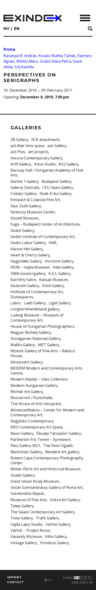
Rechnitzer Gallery (26, 451)
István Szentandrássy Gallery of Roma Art (46, 487)
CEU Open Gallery (57, 187)
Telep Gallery (22, 505)
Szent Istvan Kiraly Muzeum (34, 481)
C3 (91, 582)
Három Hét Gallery (26, 249)
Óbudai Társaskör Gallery (58, 433)
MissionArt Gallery (26, 362)
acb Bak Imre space (27, 145)
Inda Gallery (63, 267)
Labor (15, 303)
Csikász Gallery (23, 193)
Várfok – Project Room (30, 530)
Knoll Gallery (53, 285)
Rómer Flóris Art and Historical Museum (45, 468)
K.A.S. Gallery (59, 273)
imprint (14, 577)
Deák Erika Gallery (56, 193)
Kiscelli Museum (24, 218)
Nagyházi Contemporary (32, 421)
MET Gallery (48, 344)
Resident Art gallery (62, 451)
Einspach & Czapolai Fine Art (35, 199)
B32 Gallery (69, 164)
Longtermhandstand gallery (34, 309)
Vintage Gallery (23, 542)
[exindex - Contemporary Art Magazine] (32, 18)
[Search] (90, 29)
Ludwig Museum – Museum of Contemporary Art (36, 318)
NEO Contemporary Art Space (36, 427)
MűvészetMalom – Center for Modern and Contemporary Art (47, 412)
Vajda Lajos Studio (26, 524)
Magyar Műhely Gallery (30, 332)
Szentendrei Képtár (27, 493)
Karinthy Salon (23, 279)
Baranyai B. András (20, 55)
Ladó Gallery (35, 303)
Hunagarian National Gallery (35, 338)
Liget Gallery (60, 303)
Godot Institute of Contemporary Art (42, 236)
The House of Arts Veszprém (35, 403)
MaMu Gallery (22, 344)
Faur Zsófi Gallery (25, 206)
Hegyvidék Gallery (26, 261)
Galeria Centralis (24, 187)
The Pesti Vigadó (58, 445)
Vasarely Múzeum (26, 536)
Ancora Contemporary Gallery (36, 158)
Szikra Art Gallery (65, 499)
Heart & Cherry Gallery (30, 255)
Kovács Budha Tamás (57, 55)
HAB (52, 242)
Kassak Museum (53, 279)
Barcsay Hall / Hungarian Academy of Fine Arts (46, 173)
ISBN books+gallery (27, 273)
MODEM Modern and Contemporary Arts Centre (46, 371)
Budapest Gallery (57, 181)
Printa (9, 49)
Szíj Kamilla (24, 66)
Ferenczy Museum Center (32, 212)
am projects (38, 151)
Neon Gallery (21, 433)
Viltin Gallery (56, 536)
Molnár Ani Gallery (26, 391)
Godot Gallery (22, 230)
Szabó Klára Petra (55, 61)
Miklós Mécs (27, 61)
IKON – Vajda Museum (30, 267)
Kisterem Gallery (24, 285)
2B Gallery (19, 139)
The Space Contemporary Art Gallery (42, 511)
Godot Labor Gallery (28, 242)
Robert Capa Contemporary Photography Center (46, 460)
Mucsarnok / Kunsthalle (31, 397)
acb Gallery (56, 145)
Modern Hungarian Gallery (33, 385)
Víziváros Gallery (54, 542)
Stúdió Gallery (22, 475)
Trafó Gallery (47, 518)
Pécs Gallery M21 (25, 445)
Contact (15, 582)
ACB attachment (45, 139)
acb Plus (17, 151)
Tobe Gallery (21, 518)
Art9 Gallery (20, 164)
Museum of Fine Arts (28, 499)
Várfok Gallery (57, 524)
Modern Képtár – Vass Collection (39, 379)
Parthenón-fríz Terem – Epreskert (40, 439)
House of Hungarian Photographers (42, 326)
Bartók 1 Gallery (24, 181)
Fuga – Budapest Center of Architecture (45, 224)
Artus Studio (45, 164)
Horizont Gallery (59, 261)
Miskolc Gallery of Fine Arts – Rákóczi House (42, 353)
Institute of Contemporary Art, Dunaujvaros (37, 294)
